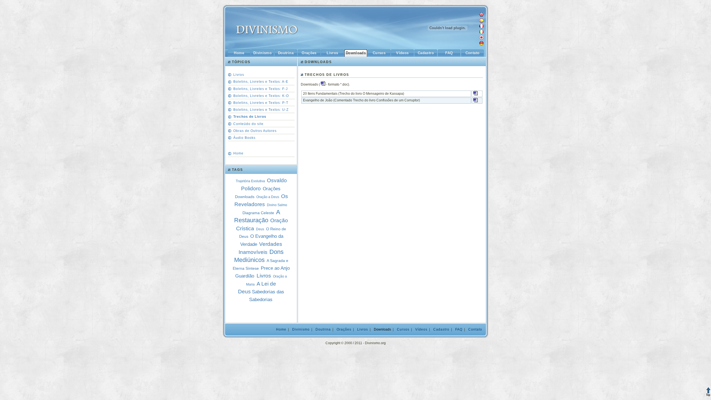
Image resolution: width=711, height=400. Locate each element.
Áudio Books (244, 138)
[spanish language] (481, 22)
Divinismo (262, 53)
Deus (260, 229)
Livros (332, 53)
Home (239, 53)
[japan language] (481, 39)
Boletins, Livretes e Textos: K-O (261, 96)
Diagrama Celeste (258, 213)
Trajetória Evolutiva (250, 181)
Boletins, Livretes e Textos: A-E (260, 82)
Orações (309, 53)
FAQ (449, 53)
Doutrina (286, 53)
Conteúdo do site (248, 124)
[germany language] (481, 44)
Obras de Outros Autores (255, 131)
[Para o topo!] (708, 393)
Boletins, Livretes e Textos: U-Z (261, 110)
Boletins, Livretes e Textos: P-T (260, 103)
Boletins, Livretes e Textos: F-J (260, 89)
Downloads (356, 53)
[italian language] (481, 33)
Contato (472, 53)
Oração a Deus (267, 197)
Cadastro (426, 53)
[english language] (481, 16)
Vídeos (402, 53)
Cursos (379, 53)
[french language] (481, 27)
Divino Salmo (277, 205)
